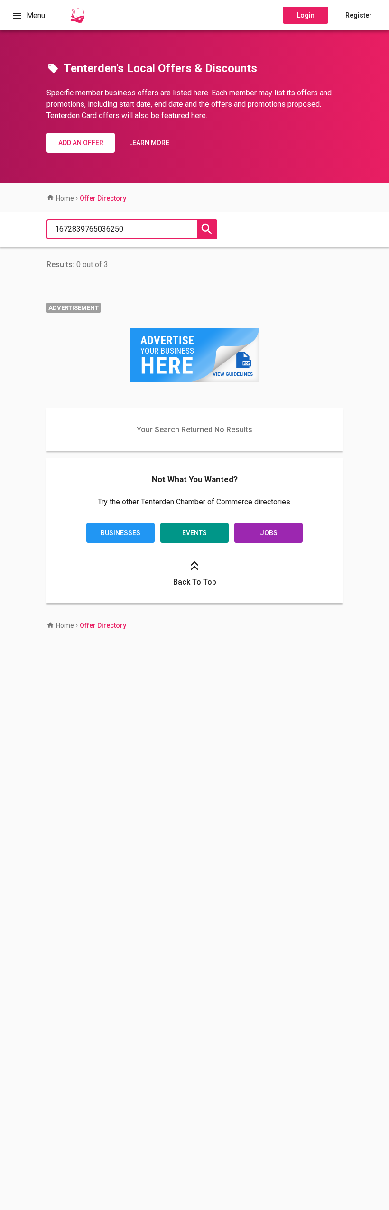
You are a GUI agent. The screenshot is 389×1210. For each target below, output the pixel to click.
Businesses (120, 533)
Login (306, 15)
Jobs (269, 533)
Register (358, 15)
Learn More (149, 143)
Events (194, 533)
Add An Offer (80, 143)
